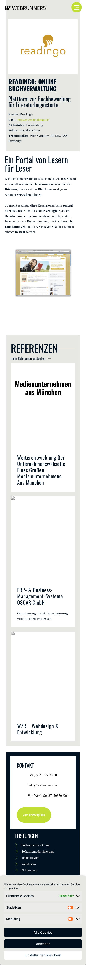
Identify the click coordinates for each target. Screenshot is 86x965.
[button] (10, 273)
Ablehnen (43, 944)
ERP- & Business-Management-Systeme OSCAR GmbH (40, 596)
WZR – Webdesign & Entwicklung (38, 729)
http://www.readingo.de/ (33, 119)
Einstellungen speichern (43, 955)
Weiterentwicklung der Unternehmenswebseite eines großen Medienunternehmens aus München (41, 470)
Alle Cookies (43, 932)
